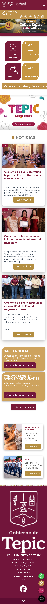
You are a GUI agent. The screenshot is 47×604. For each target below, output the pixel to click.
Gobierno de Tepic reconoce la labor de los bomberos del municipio (22, 239)
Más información (18, 365)
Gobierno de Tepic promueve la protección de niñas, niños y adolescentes (22, 175)
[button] (41, 598)
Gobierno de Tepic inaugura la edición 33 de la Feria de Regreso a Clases (23, 306)
